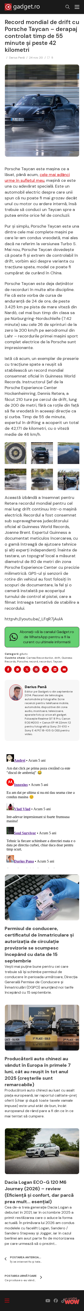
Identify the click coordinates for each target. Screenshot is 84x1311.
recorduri (45, 661)
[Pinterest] (36, 669)
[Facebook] (8, 669)
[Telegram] (45, 669)
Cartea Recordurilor (39, 658)
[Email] (64, 669)
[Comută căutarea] (68, 7)
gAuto (24, 654)
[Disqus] (42, 810)
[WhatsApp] (17, 669)
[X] (26, 669)
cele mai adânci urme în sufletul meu (37, 177)
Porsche (22, 661)
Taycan (57, 661)
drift (57, 658)
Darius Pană (17, 57)
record (33, 661)
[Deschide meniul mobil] (77, 7)
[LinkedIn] (54, 669)
